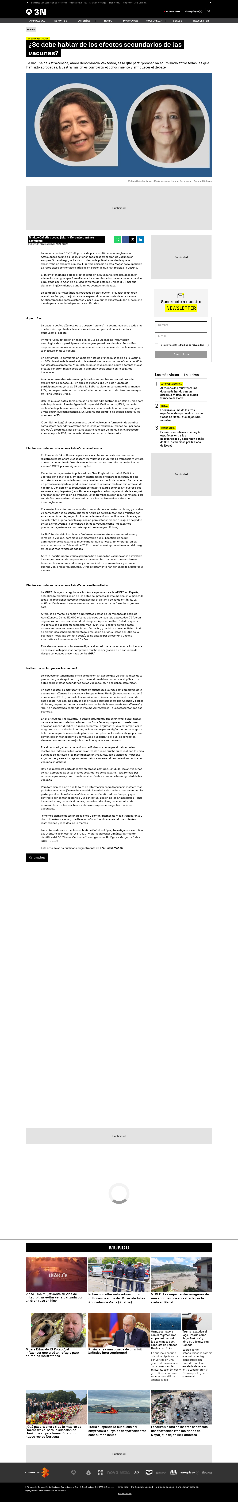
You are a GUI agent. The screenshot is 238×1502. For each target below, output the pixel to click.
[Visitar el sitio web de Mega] (125, 1472)
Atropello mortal (171, 384)
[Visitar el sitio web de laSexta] (88, 1472)
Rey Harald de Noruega (95, 3)
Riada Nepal (114, 3)
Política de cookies (164, 1487)
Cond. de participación (187, 1487)
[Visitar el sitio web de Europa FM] (161, 1472)
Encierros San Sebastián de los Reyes (49, 3)
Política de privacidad (142, 1487)
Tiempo (107, 20)
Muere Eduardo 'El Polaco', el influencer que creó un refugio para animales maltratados (52, 1353)
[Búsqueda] (208, 11)
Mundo (119, 1247)
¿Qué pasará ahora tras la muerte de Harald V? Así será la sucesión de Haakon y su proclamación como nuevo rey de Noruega (53, 1431)
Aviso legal (123, 1487)
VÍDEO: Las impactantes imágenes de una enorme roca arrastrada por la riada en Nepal (180, 1298)
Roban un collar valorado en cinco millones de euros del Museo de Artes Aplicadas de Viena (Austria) (116, 1298)
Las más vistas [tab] (167, 375)
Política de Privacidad (192, 345)
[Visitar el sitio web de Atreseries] (137, 1472)
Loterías (84, 20)
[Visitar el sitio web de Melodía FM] (173, 1472)
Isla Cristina (140, 3)
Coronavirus (37, 857)
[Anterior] (27, 3)
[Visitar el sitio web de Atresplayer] (190, 1472)
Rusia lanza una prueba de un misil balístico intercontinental (115, 1351)
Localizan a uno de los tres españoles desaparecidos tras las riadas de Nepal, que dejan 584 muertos (181, 415)
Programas (130, 20)
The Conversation (111, 848)
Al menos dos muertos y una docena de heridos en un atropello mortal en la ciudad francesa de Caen (179, 393)
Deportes (60, 20)
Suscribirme (181, 354)
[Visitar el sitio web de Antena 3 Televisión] (76, 1472)
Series (177, 20)
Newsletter (201, 20)
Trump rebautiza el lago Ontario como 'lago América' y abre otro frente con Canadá (195, 1338)
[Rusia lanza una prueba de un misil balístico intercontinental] (119, 1330)
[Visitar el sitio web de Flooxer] (207, 1472)
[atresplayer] (194, 11)
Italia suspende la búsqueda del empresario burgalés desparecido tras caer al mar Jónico (117, 1431)
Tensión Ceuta (75, 3)
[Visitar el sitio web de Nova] (113, 1472)
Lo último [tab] (191, 375)
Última (173, 11)
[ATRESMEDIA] (37, 1472)
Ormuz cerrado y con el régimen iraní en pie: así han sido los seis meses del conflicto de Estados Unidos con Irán (164, 1340)
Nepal (164, 406)
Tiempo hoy (127, 3)
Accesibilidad (125, 1493)
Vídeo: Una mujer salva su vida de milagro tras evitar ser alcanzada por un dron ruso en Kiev (54, 1297)
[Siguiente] (210, 3)
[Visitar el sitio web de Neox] (100, 1472)
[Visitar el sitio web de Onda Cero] (149, 1472)
